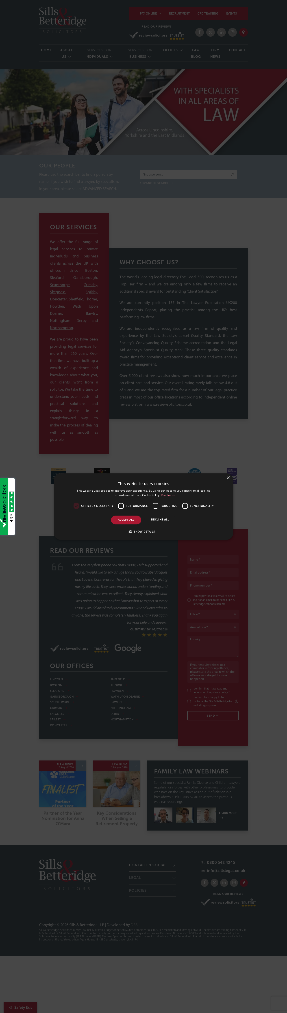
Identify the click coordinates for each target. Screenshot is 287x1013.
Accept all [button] (126, 520)
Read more (168, 495)
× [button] (228, 478)
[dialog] (143, 506)
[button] (143, 531)
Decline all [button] (160, 520)
